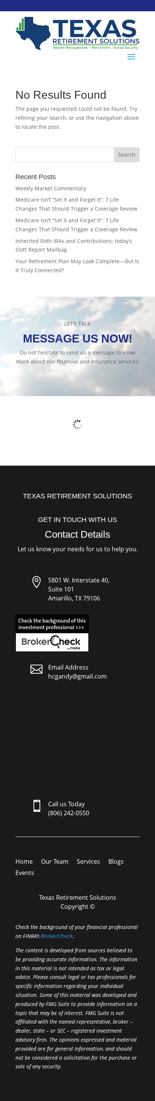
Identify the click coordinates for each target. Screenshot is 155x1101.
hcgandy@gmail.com (77, 676)
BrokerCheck (57, 936)
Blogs (116, 862)
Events (24, 873)
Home (24, 862)
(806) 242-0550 (68, 813)
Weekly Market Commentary (50, 188)
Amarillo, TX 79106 (74, 598)
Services (88, 862)
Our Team (54, 862)
